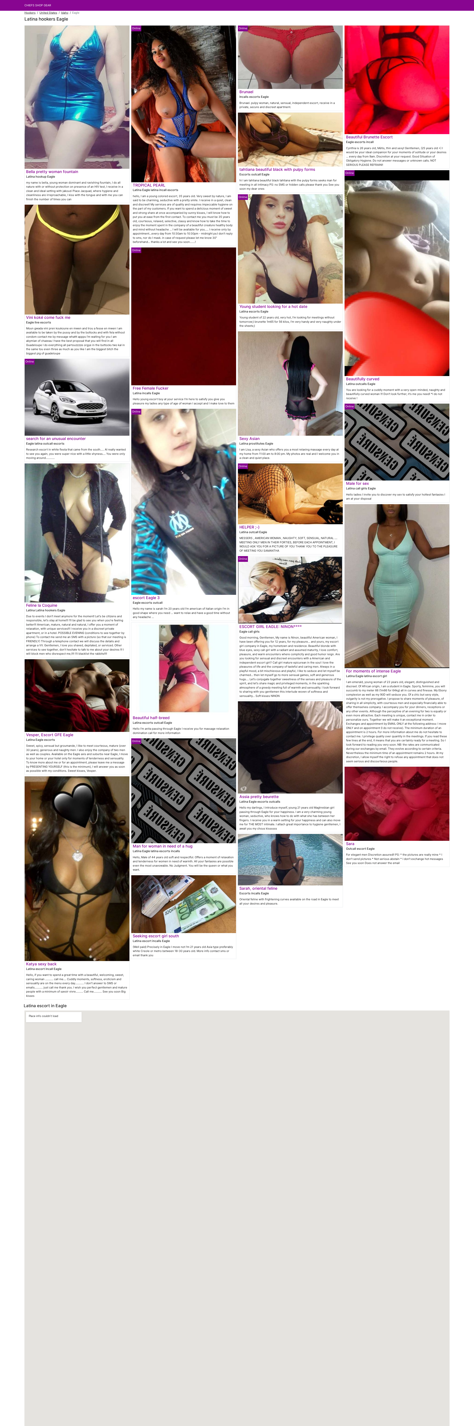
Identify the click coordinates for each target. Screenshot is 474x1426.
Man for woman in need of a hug (163, 846)
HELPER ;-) (249, 527)
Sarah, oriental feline (258, 888)
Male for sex (357, 483)
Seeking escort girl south (156, 936)
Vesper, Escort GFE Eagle (49, 734)
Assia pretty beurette (259, 796)
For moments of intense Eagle (373, 671)
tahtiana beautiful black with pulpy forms (277, 169)
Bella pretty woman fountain (52, 171)
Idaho (64, 12)
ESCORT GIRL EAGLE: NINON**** (270, 626)
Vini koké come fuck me (48, 317)
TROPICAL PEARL (149, 185)
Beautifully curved (362, 379)
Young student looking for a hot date (273, 306)
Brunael (246, 91)
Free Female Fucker (150, 388)
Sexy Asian (249, 438)
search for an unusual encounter (56, 438)
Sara (350, 843)
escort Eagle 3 (146, 597)
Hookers (30, 12)
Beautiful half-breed (151, 717)
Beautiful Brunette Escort (369, 137)
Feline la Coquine (41, 605)
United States (48, 12)
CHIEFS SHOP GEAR (37, 5)
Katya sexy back (41, 964)
